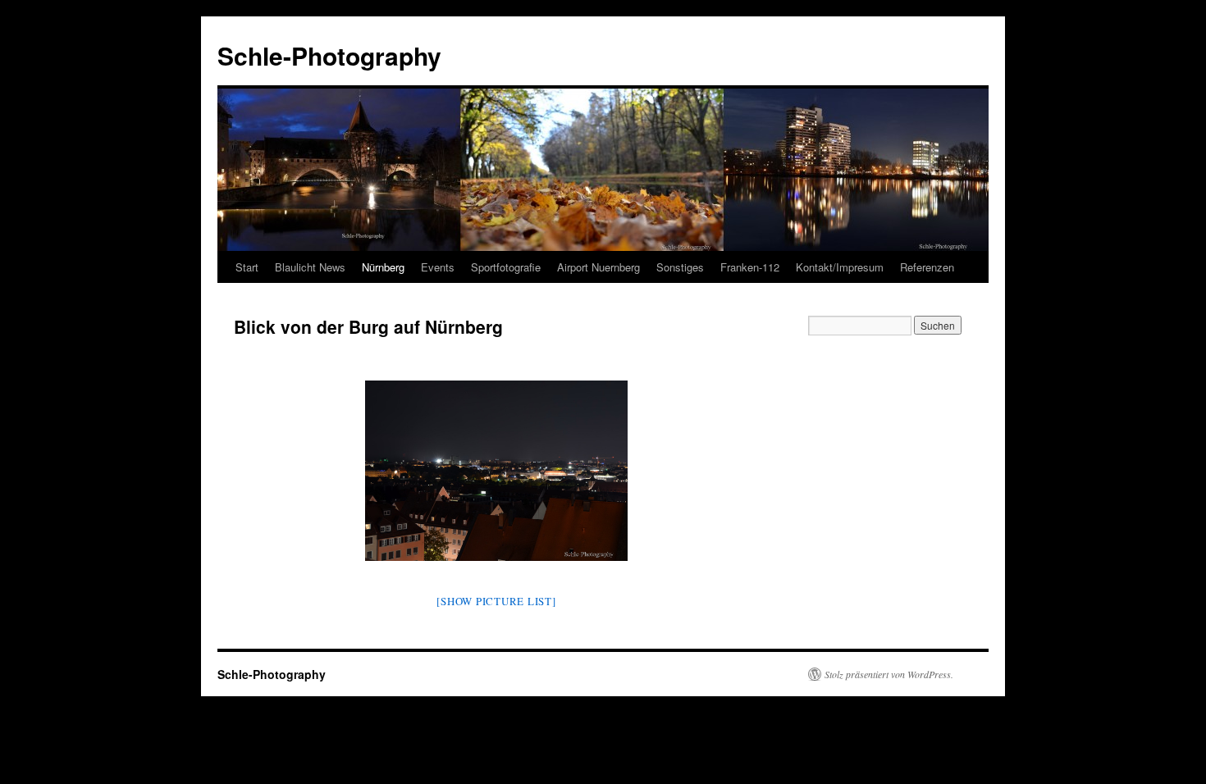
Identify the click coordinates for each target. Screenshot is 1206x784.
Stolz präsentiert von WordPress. (889, 674)
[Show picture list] (495, 601)
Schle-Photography (329, 55)
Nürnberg (383, 267)
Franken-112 (749, 267)
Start (246, 267)
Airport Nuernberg (598, 267)
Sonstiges (680, 267)
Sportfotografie (506, 267)
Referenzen (927, 267)
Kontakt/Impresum (840, 267)
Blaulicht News (310, 267)
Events (438, 267)
